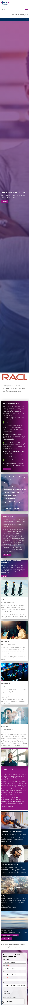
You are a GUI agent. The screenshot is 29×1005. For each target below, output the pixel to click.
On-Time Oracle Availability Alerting (14, 492)
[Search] (26, 9)
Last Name (6, 965)
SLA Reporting (8, 505)
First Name (6, 959)
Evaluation (7, 993)
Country (5, 978)
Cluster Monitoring (9, 498)
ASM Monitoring (8, 486)
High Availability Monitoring (12, 502)
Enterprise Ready (9, 480)
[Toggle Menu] (27, 19)
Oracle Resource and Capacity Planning (15, 489)
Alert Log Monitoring (10, 495)
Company (5, 971)
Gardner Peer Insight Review (7, 806)
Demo (6, 991)
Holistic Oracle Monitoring (11, 508)
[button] (2, 1002)
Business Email (7, 982)
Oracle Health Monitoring (11, 483)
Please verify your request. (10, 997)
